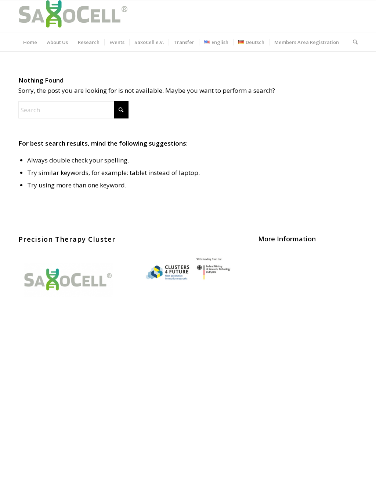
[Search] (353, 42)
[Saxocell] (73, 16)
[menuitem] (30, 42)
